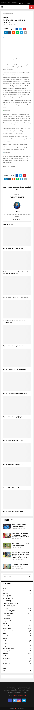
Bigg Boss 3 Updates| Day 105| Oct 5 (13, 512)
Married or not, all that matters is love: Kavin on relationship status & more (16, 272)
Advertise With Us (21, 2)
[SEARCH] (29, 576)
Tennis (4, 668)
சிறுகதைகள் (7, 621)
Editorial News (7, 626)
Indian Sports (6, 651)
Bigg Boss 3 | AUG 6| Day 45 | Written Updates (15, 297)
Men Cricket (7, 606)
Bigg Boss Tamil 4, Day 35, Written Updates (15, 393)
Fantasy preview (9, 603)
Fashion (5, 633)
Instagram (14, 2)
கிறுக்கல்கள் (7, 618)
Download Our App (28, 2)
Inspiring (5, 653)
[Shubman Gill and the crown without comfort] (7, 566)
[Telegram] (24, 700)
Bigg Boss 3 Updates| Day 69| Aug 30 (13, 346)
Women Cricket (8, 613)
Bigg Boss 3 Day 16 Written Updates (13, 488)
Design (5, 623)
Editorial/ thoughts (8, 631)
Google (5, 646)
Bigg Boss (5, 17)
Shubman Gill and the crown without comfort (20, 565)
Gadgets (5, 643)
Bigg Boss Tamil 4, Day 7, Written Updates (14, 370)
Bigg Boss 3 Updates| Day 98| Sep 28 (13, 248)
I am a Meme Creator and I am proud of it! (17, 188)
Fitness (5, 638)
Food (4, 641)
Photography (6, 658)
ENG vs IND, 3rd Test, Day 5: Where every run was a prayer (21, 544)
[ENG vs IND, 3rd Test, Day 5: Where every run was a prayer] (7, 545)
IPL (7, 608)
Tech (4, 666)
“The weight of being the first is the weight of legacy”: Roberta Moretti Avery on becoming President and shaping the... (21, 555)
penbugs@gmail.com (20, 695)
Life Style (5, 656)
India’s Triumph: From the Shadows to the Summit (19, 525)
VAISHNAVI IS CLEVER (17, 197)
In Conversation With (8, 648)
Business (5, 593)
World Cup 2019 (10, 611)
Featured (5, 636)
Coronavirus (6, 598)
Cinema (5, 596)
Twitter (8, 2)
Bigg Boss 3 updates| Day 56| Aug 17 (13, 464)
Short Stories (6, 663)
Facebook (3, 2)
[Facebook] (10, 700)
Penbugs (6, 25)
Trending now (8, 520)
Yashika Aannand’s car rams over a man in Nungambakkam (14, 321)
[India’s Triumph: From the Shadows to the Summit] (7, 526)
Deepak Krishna (7, 616)
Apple (4, 588)
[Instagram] (19, 700)
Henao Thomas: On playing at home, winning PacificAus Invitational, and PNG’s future (20, 535)
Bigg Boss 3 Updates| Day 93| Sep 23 (13, 417)
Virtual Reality (6, 671)
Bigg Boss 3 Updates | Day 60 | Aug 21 (13, 441)
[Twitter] (15, 700)
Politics (5, 661)
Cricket (5, 601)
